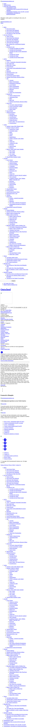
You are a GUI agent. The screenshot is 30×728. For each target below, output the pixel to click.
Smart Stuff (9, 196)
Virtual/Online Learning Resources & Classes (16, 259)
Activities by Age (10, 47)
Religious (11, 147)
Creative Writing (4, 332)
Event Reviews (12, 123)
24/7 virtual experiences (11, 262)
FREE (4, 27)
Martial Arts (12, 169)
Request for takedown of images (11, 433)
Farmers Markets (10, 210)
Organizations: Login (11, 7)
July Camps (12, 154)
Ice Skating (11, 249)
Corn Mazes (12, 224)
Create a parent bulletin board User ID (13, 426)
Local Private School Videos (13, 75)
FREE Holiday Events (14, 236)
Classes (2, 321)
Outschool (6, 289)
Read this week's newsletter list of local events (17, 273)
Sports (2, 338)
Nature (10, 140)
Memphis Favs (6, 263)
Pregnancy (11, 187)
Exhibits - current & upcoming (16, 198)
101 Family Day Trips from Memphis (15, 268)
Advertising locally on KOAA (11, 455)
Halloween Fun (12, 219)
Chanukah (11, 239)
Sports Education (13, 107)
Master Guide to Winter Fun (12, 246)
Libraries (11, 199)
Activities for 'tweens (14, 54)
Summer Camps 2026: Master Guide (14, 126)
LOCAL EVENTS (7, 35)
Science (2, 325)
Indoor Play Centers (11, 65)
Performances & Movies (14, 83)
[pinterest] (5, 446)
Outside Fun (9, 94)
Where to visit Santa (14, 234)
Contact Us (6, 432)
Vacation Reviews (13, 118)
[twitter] (5, 442)
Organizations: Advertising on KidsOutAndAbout (13, 13)
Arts (7, 78)
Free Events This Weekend (12, 30)
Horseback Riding (13, 167)
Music (10, 132)
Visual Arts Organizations (15, 92)
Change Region (7, 5)
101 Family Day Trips (8, 283)
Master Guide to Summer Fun (13, 213)
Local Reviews (12, 117)
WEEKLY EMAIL (7, 272)
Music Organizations (14, 81)
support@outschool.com (6, 312)
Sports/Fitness (12, 137)
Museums (8, 71)
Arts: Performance (5, 336)
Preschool (11, 144)
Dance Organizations (14, 86)
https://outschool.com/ (6, 311)
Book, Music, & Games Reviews (17, 121)
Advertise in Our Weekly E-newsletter (15, 278)
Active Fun (9, 103)
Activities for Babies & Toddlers (16, 48)
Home (4, 3)
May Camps (12, 150)
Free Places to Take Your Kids (13, 33)
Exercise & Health (13, 164)
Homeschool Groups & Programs (14, 207)
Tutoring (8, 195)
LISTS (5, 59)
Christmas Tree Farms (14, 230)
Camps (5, 124)
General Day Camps (14, 129)
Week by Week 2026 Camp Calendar (15, 149)
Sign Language (12, 176)
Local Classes (9, 160)
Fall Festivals (12, 220)
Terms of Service (8, 458)
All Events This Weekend (12, 39)
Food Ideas (11, 114)
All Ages (3, 347)
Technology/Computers (6, 327)
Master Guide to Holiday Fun (16, 228)
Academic (3, 324)
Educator (3, 317)
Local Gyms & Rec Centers (15, 106)
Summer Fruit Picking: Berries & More (15, 77)
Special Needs (9, 110)
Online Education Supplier (7, 319)
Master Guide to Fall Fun (12, 214)
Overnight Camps (13, 130)
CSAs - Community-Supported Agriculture (16, 62)
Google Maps (8, 310)
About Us (6, 452)
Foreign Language (5, 329)
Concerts (11, 80)
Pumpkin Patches (13, 222)
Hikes (10, 98)
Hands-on (3, 337)
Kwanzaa (11, 240)
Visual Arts (11, 141)
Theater (11, 134)
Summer (5, 208)
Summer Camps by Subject (12, 127)
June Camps (12, 152)
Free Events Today (10, 28)
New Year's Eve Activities (15, 243)
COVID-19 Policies (8, 427)
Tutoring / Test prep (5, 333)
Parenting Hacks (13, 115)
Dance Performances (14, 88)
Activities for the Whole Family (16, 57)
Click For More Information (7, 360)
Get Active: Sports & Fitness (15, 104)
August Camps (12, 155)
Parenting (3, 342)
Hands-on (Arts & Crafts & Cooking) (18, 175)
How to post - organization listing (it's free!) (14, 421)
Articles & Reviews (10, 112)
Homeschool (12, 182)
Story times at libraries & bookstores (17, 202)
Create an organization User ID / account (13, 423)
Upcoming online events (12, 257)
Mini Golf (11, 100)
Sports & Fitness (13, 163)
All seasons (3, 345)
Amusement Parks (13, 97)
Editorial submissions (9, 429)
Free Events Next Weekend (12, 31)
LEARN (5, 158)
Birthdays (8, 60)
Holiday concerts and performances (17, 245)
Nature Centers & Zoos (14, 95)
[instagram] (5, 449)
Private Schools (10, 74)
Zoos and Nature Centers (15, 252)
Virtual (5, 256)
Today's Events (9, 36)
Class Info (3, 385)
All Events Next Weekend (12, 42)
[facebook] (5, 439)
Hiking (11, 251)
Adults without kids (5, 349)
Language (3, 331)
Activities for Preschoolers (15, 50)
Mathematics (3, 328)
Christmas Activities (13, 237)
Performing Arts (13, 170)
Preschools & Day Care (11, 72)
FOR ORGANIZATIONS (9, 6)
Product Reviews (13, 120)
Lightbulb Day (12, 242)
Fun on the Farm (10, 63)
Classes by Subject (13, 161)
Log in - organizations (9, 424)
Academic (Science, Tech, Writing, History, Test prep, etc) (17, 179)
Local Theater (12, 84)
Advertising (6, 430)
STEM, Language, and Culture (16, 138)
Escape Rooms (9, 66)
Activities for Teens (13, 56)
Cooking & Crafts (13, 143)
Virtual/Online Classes (11, 189)
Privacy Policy (7, 457)
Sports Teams (12, 109)
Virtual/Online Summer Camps (13, 157)
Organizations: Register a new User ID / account (17, 11)
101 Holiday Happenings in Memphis (18, 227)
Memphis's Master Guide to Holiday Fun (15, 225)
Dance (10, 135)
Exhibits (11, 91)
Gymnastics (12, 166)
